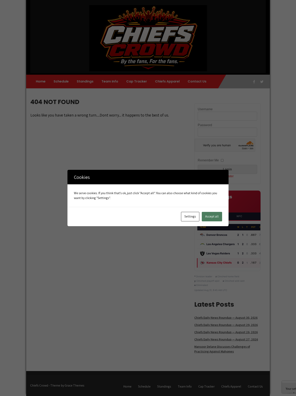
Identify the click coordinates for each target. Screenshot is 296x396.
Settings (190, 216)
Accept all (212, 216)
